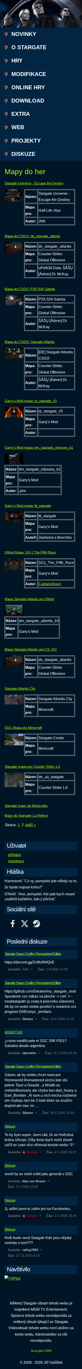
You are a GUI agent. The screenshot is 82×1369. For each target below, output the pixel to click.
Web (17, 127)
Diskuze (23, 154)
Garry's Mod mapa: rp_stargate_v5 (31, 401)
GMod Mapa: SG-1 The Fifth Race (30, 552)
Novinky (23, 34)
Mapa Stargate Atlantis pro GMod (29, 599)
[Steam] (36, 924)
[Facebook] (12, 924)
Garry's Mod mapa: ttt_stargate (28, 506)
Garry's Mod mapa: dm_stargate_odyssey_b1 (39, 447)
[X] (24, 924)
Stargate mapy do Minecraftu (26, 806)
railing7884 (30, 1250)
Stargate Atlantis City (20, 688)
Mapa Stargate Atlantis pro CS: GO (31, 649)
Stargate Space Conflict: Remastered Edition (33, 954)
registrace (16, 861)
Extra (20, 114)
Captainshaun (49, 584)
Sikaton (27, 1019)
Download (27, 100)
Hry (17, 60)
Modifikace (28, 74)
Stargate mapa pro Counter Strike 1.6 (32, 766)
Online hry (28, 87)
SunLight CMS (41, 1351)
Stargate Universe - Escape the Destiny (34, 183)
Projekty (26, 141)
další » (30, 825)
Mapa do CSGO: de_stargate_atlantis (32, 236)
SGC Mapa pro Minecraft (23, 728)
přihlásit (14, 855)
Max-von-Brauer (34, 1181)
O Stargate (28, 47)
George (31, 1152)
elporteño (29, 1053)
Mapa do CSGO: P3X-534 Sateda (30, 289)
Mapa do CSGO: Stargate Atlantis (30, 342)
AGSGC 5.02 (13, 1032)
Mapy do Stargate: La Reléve (26, 815)
